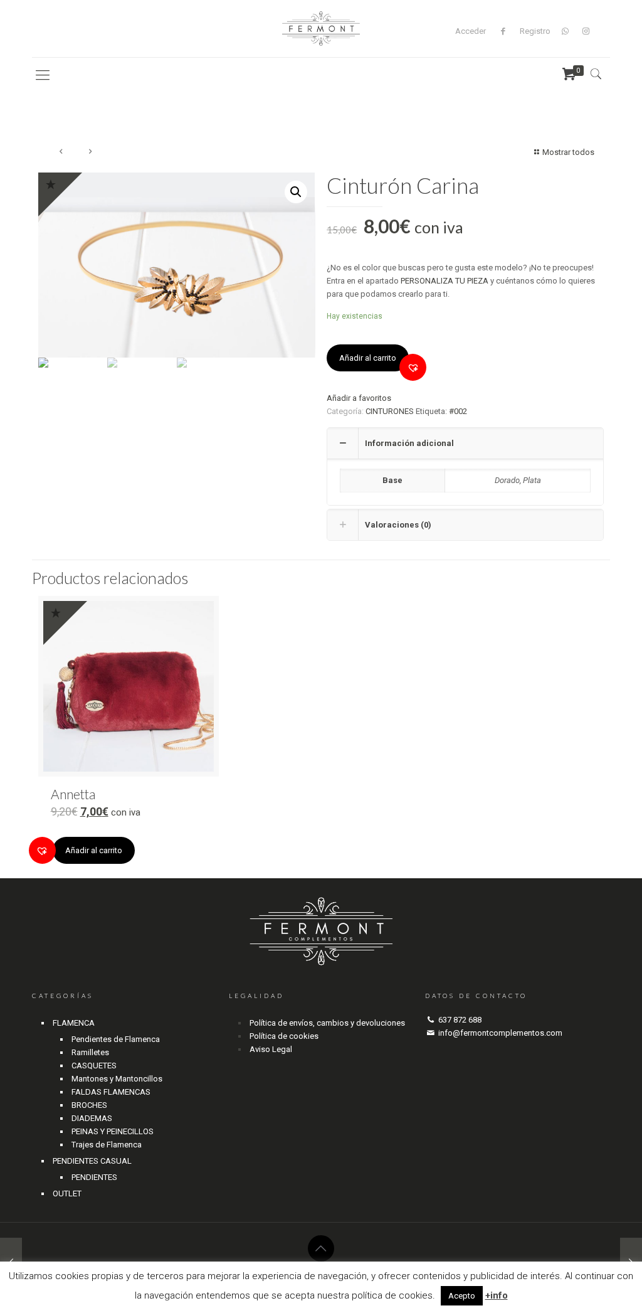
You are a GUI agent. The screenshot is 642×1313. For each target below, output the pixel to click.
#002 (458, 411)
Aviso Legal (271, 1049)
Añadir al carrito (367, 358)
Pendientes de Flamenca (115, 1039)
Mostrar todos (568, 152)
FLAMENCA (74, 1023)
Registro (535, 31)
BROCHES (89, 1105)
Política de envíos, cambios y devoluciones (327, 1023)
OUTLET (67, 1193)
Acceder (470, 31)
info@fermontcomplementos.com (500, 1033)
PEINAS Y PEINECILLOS (112, 1131)
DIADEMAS (91, 1118)
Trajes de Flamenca (106, 1144)
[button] (412, 367)
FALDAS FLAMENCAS (110, 1092)
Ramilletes (90, 1052)
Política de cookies (284, 1036)
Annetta (73, 794)
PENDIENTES (94, 1177)
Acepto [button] (461, 1295)
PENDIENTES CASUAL (92, 1161)
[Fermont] (321, 28)
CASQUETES (94, 1065)
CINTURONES (390, 411)
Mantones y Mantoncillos (116, 1078)
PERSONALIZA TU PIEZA (444, 280)
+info (496, 1295)
